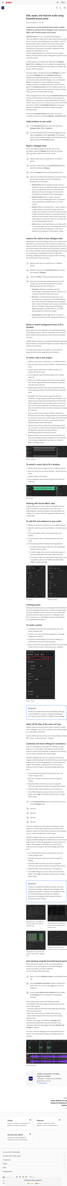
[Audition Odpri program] (65, 8)
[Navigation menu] (2, 2)
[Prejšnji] (36, 1104)
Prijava (63, 2)
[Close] (58, 1179)
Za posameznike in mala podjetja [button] (11, 1152)
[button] (57, 2)
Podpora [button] (5, 1164)
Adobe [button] (4, 1167)
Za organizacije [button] (6, 1160)
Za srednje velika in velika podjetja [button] (12, 1156)
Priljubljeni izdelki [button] (7, 1171)
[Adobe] (8, 2)
